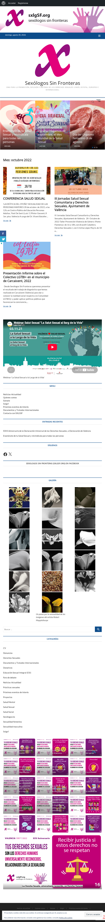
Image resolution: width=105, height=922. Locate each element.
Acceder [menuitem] (12, 3)
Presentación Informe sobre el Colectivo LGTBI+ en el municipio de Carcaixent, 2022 (26, 277)
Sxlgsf (6, 404)
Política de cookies (65, 918)
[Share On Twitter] (3, 239)
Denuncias (8, 653)
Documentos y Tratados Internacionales (21, 410)
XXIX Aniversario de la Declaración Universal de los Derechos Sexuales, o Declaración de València (47, 431)
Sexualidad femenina (12, 721)
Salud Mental (9, 702)
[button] (19, 497)
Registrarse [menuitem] (23, 3)
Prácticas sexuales (11, 687)
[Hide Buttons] (1, 243)
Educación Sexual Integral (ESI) (17, 672)
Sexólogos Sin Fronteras (52, 83)
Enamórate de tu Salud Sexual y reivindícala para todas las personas (17, 136)
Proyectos (7, 697)
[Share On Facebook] (3, 233)
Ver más (7, 146)
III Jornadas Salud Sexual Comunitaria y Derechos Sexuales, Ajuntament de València (72, 204)
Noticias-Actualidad (12, 394)
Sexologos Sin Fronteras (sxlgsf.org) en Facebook (52, 463)
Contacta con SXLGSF (13, 413)
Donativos (7, 667)
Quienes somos (10, 397)
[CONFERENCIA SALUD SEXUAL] (26, 181)
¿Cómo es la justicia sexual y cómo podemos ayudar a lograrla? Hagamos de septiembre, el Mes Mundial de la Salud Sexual (51, 131)
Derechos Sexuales (11, 658)
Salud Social (8, 712)
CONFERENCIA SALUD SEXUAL (24, 198)
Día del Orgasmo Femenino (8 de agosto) (83, 138)
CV (4, 648)
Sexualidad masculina (12, 726)
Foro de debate (9, 677)
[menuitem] (3, 3)
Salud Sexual (8, 707)
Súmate (6, 400)
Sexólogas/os (9, 717)
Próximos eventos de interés (16, 407)
